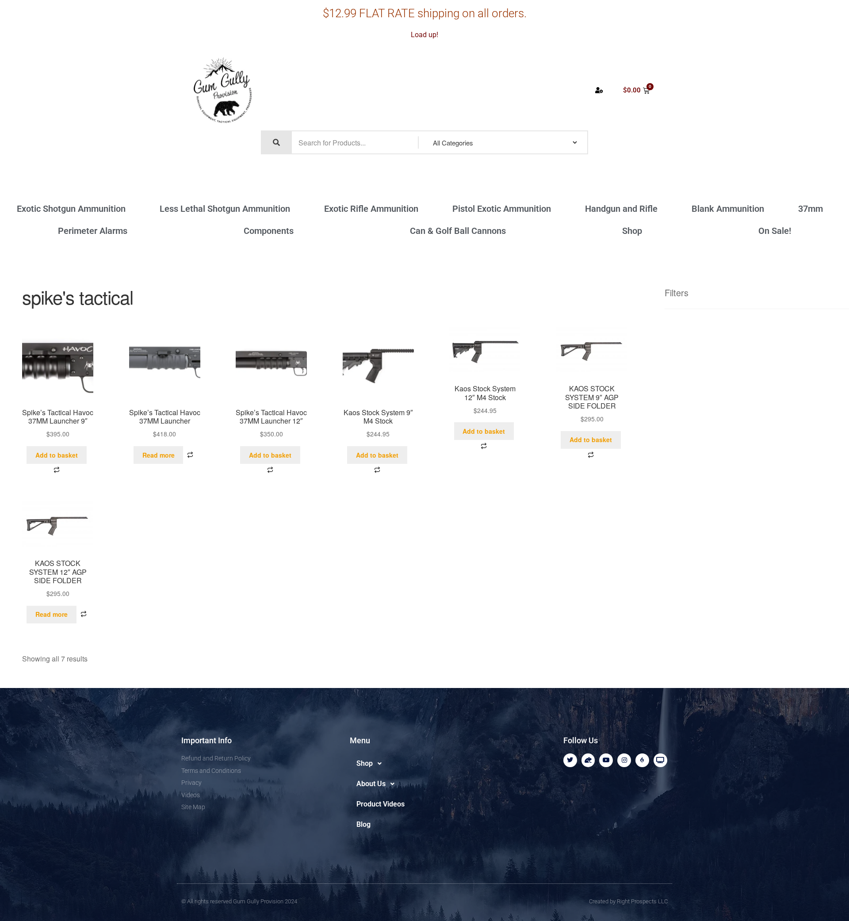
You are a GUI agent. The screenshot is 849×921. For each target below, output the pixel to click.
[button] (395, 763)
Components (269, 230)
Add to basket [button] (56, 455)
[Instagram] (624, 760)
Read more (158, 455)
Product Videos (380, 804)
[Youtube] (606, 760)
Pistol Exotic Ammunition (501, 208)
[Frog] (588, 760)
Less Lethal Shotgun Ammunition (225, 208)
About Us (371, 784)
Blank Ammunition (728, 208)
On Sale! (774, 230)
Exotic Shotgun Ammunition (71, 208)
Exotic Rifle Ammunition (371, 208)
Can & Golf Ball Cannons (458, 230)
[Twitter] (570, 760)
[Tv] (660, 760)
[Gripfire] (642, 760)
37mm (810, 208)
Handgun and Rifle (621, 208)
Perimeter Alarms (92, 230)
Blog (363, 824)
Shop (632, 230)
